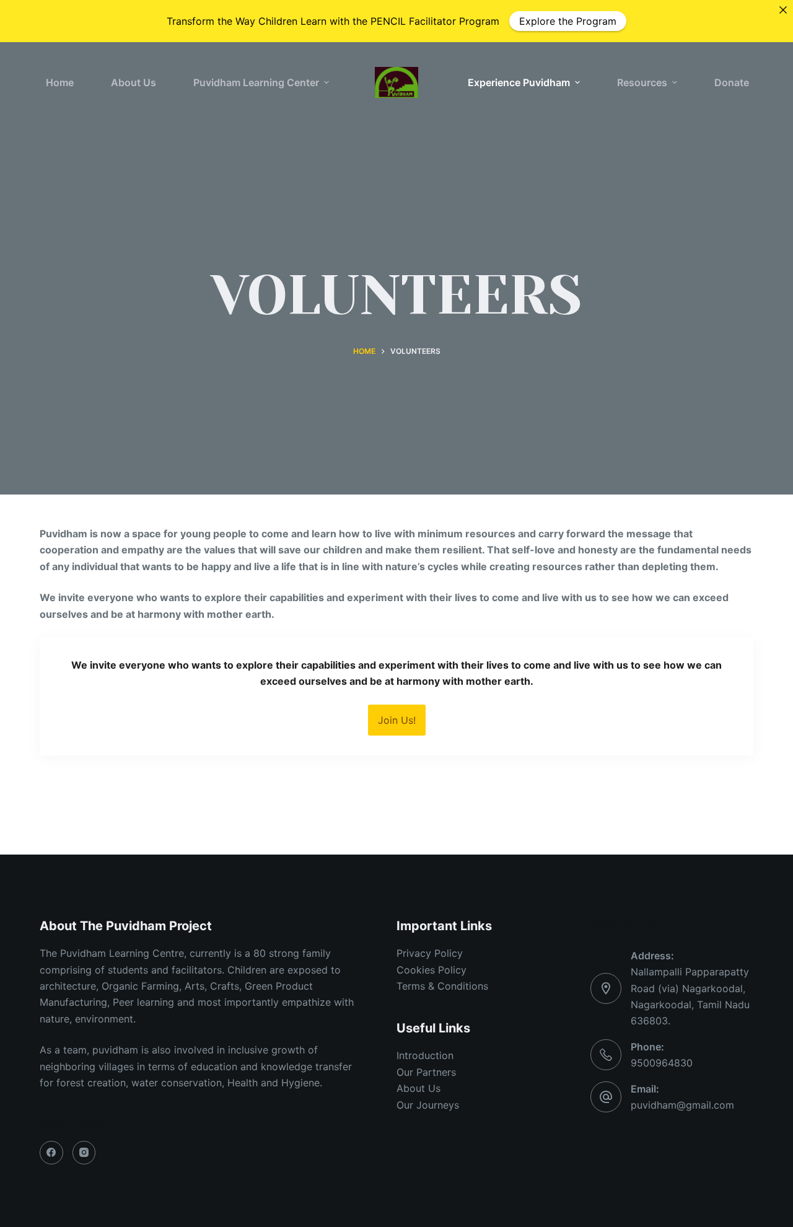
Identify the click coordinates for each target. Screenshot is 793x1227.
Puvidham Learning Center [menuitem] (256, 82)
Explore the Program (567, 21)
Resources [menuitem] (642, 82)
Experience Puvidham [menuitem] (519, 82)
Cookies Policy (431, 970)
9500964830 (662, 1063)
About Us (418, 1088)
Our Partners (426, 1072)
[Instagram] (84, 1152)
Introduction (424, 1055)
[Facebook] (51, 1152)
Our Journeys (427, 1105)
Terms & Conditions (442, 986)
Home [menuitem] (60, 82)
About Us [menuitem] (133, 82)
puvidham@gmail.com (682, 1105)
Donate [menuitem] (731, 82)
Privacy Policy (429, 953)
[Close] (783, 10)
